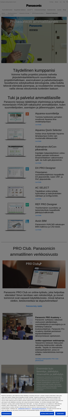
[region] (34, 405)
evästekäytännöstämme (24, 408)
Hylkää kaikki (60, 413)
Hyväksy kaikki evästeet (47, 413)
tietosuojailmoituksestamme (39, 408)
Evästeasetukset (6, 413)
